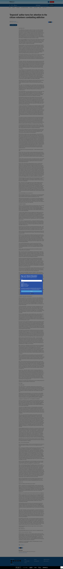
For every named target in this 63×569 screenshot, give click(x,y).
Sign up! (31, 291)
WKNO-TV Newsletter (25, 286)
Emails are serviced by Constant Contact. (36, 289)
